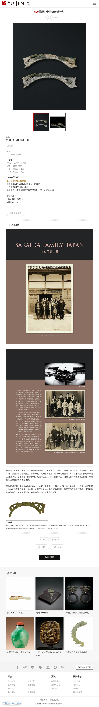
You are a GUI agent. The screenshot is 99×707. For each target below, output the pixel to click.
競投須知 (11, 685)
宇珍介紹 (76, 681)
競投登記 (31, 681)
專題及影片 (55, 681)
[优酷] (47, 667)
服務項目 (76, 685)
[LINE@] (32, 667)
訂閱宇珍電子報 (84, 667)
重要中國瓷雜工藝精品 (16, 181)
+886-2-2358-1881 (15, 199)
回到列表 (49, 557)
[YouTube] (25, 667)
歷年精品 (55, 688)
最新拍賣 (11, 681)
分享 (60, 547)
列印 (43, 547)
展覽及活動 (55, 685)
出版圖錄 (31, 692)
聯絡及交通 (77, 692)
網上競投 (31, 685)
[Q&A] (62, 667)
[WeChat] (40, 667)
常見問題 (43, 700)
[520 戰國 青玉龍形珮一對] (41, 122)
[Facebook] (17, 667)
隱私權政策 (54, 700)
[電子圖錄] (55, 667)
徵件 (29, 688)
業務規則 (11, 692)
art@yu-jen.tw (12, 202)
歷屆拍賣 (11, 688)
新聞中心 (76, 688)
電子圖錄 (17, 213)
